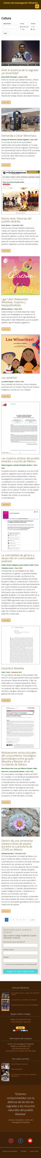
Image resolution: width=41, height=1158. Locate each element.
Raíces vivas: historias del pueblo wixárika (16, 220)
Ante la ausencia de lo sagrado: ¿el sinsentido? (20, 71)
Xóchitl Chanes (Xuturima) (19, 1064)
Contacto (24, 1151)
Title (23, 29)
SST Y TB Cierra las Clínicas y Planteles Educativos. (23, 1075)
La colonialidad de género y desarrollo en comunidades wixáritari (18, 558)
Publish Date (25, 27)
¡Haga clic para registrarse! (20, 971)
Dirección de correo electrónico (13, 942)
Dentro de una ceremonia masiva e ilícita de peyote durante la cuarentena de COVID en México (17, 845)
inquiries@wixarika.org (20, 1048)
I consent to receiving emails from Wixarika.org (20, 964)
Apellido (6, 957)
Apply (5, 33)
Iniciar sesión (34, 1151)
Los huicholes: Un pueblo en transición (24, 1000)
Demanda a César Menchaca (18, 135)
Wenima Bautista (16, 1069)
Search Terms (7, 23)
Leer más (6, 102)
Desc (34, 29)
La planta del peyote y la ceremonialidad (24, 1005)
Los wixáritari (9, 377)
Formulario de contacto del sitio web (20, 1051)
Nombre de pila (8, 950)
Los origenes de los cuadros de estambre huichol (25, 993)
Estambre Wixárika (12, 668)
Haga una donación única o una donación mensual (20, 1020)
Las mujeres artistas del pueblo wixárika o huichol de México (20, 459)
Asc (34, 27)
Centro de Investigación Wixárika (20, 2)
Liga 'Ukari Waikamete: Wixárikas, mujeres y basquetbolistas (14, 302)
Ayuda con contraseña (9, 1151)
